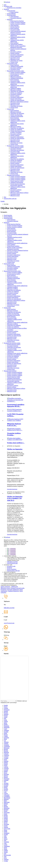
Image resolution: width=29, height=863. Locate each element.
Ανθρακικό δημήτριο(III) (16, 66)
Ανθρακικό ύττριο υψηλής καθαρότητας (17, 243)
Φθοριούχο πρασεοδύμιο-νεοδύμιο (19, 101)
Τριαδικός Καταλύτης (13, 591)
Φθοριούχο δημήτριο (15, 76)
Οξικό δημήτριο (14, 16)
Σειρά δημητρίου (11, 15)
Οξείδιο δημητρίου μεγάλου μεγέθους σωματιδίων (17, 131)
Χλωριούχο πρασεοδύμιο (16, 54)
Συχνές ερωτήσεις (11, 569)
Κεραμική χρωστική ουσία (17, 588)
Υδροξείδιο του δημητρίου (17, 113)
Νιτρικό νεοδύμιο (14, 53)
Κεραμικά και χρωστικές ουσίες (15, 145)
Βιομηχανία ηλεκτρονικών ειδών (15, 71)
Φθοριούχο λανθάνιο (15, 90)
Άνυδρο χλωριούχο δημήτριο (17, 22)
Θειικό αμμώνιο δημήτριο (17, 21)
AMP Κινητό (14, 586)
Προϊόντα (6, 9)
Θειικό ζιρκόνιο (14, 12)
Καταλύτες (10, 19)
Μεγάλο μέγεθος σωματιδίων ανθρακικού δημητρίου (18, 46)
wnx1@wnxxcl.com (12, 563)
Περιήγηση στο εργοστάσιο (14, 7)
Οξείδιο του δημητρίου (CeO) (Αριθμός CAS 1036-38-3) (14, 498)
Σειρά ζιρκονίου (11, 10)
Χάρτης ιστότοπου (5, 586)
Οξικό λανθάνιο (14, 43)
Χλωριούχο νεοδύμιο (15, 51)
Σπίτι (5, 4)
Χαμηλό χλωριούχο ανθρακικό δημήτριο (17, 250)
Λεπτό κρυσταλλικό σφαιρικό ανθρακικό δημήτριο (18, 31)
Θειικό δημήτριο (14, 28)
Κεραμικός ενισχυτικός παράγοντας (10, 589)
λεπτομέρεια (14, 489)
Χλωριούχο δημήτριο (15, 18)
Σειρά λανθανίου (11, 13)
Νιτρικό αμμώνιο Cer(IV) (17, 73)
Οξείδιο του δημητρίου (16, 115)
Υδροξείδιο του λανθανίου (17, 91)
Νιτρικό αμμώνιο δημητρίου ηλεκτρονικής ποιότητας (17, 184)
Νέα (5, 197)
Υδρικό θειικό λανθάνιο (16, 44)
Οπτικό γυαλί (10, 109)
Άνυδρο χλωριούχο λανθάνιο (17, 24)
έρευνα (9, 489)
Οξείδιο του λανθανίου (16, 93)
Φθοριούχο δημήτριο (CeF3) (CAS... (14, 424)
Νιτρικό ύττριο (14, 62)
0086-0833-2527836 (12, 562)
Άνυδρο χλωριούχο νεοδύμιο (17, 179)
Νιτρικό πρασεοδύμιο (16, 56)
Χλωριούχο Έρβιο (15, 29)
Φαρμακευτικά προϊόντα (13, 175)
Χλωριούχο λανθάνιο (15, 68)
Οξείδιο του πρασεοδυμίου (17, 100)
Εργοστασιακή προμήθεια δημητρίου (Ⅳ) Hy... (15, 405)
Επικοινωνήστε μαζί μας (10, 198)
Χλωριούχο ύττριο (15, 57)
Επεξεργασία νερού (12, 63)
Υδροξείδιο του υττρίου (16, 60)
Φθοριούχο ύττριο (15, 59)
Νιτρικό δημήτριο (14, 26)
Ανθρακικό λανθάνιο (15, 88)
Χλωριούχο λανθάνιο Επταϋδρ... (14, 434)
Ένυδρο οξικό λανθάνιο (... (15, 443)
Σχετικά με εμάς (8, 6)
